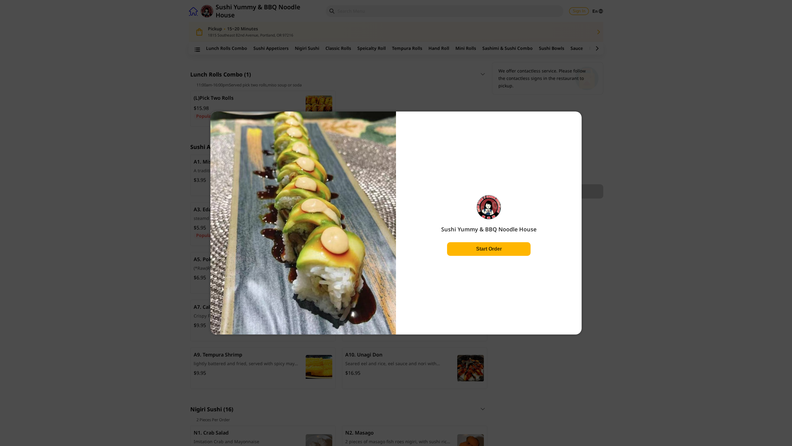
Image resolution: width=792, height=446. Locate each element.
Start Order (489, 248)
